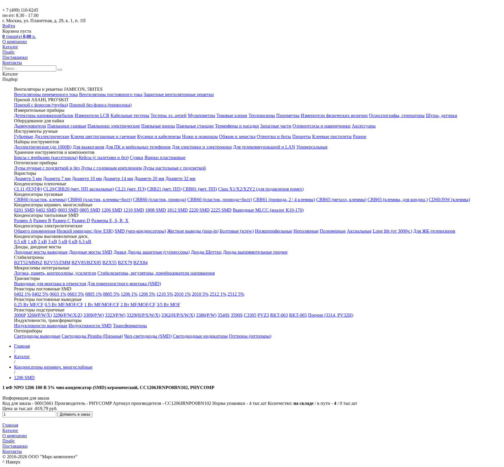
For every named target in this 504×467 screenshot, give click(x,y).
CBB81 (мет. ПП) (200, 189)
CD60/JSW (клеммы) (449, 199)
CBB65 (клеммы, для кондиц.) (398, 199)
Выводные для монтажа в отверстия (50, 283)
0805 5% (111, 294)
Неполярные (305, 231)
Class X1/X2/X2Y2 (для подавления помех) (261, 189)
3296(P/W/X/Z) (67, 315)
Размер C (61, 220)
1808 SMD (155, 210)
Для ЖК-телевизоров (434, 231)
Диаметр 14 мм (118, 178)
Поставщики (15, 57)
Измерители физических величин (334, 115)
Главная (10, 425)
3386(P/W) (206, 315)
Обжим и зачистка (237, 136)
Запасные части (275, 125)
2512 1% (218, 294)
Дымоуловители (30, 125)
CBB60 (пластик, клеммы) (40, 199)
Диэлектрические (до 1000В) (42, 146)
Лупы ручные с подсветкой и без (47, 167)
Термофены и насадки (237, 125)
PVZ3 (263, 315)
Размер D (81, 220)
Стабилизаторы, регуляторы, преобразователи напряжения (156, 273)
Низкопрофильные (273, 231)
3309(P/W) (93, 315)
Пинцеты (301, 136)
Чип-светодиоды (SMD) (148, 336)
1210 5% (164, 294)
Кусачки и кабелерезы (159, 136)
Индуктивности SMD (90, 325)
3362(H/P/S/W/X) (178, 315)
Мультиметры (201, 115)
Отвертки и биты (274, 136)
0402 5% (40, 294)
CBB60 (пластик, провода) (159, 199)
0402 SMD (46, 210)
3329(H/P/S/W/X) (143, 315)
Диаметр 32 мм (180, 178)
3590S (237, 315)
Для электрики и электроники (202, 146)
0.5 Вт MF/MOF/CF (64, 304)
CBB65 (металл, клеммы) (341, 199)
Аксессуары (364, 125)
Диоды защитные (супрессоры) (158, 252)
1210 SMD (133, 210)
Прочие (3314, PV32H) (330, 315)
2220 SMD (199, 210)
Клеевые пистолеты (332, 136)
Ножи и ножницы (200, 136)
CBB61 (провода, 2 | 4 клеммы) (284, 199)
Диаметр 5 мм (28, 178)
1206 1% (129, 294)
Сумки (136, 157)
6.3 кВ (85, 241)
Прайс (8, 52)
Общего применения (34, 231)
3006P (20, 315)
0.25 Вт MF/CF (28, 304)
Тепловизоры (262, 115)
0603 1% (58, 294)
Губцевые (23, 136)
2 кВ (42, 241)
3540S (224, 315)
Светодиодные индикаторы (200, 336)
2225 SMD (221, 210)
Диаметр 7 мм (57, 178)
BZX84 (140, 262)
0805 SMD (90, 210)
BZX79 (125, 262)
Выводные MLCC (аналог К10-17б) (268, 210)
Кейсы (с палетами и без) (104, 157)
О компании (14, 41)
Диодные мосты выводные (41, 252)
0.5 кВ (20, 241)
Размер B (42, 220)
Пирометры (288, 115)
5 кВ (62, 241)
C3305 (250, 315)
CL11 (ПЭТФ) (28, 189)
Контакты (12, 62)
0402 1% (22, 294)
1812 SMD (177, 210)
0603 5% (75, 294)
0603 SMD (68, 210)
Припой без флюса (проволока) (100, 104)
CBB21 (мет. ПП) (164, 189)
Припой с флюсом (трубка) (41, 104)
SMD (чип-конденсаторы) (140, 231)
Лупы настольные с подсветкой (174, 167)
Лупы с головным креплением (111, 167)
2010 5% (200, 294)
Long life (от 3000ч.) (392, 231)
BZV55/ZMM (57, 262)
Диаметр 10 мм (87, 178)
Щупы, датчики (441, 115)
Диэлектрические (51, 136)
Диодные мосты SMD (90, 252)
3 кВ (52, 241)
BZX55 (109, 262)
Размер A (23, 220)
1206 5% (147, 294)
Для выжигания (88, 146)
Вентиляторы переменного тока (46, 94)
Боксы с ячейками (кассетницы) (46, 157)
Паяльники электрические (114, 125)
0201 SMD (24, 210)
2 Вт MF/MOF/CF (137, 304)
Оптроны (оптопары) (250, 336)
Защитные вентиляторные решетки (179, 94)
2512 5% (236, 294)
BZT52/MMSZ (28, 262)
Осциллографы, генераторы (397, 115)
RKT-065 (298, 315)
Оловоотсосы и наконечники (322, 125)
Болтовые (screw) (237, 231)
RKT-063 (279, 315)
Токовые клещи (231, 115)
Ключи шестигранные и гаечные (103, 136)
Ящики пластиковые (165, 157)
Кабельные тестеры (130, 115)
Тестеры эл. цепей (168, 115)
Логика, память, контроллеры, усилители (55, 273)
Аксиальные (359, 231)
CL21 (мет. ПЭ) (130, 189)
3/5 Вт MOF (168, 304)
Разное (359, 136)
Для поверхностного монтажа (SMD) (124, 283)
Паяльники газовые (66, 125)
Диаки (119, 252)
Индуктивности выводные (40, 325)
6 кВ (73, 241)
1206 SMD (112, 210)
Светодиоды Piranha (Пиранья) (92, 336)
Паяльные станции (195, 125)
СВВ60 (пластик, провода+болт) (219, 199)
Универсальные (312, 146)
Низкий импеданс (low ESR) (85, 231)
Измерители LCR (92, 115)
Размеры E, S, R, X (110, 220)
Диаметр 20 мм (149, 178)
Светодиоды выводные (37, 336)
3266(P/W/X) (39, 315)
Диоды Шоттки (206, 252)
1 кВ (32, 241)
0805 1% (93, 294)
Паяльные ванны (158, 125)
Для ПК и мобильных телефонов (138, 146)
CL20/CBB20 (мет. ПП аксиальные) (78, 189)
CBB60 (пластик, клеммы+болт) (100, 199)
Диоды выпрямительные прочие (255, 252)
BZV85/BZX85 (86, 262)
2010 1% (182, 294)
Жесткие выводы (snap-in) (192, 231)
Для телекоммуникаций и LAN (264, 146)
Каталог (10, 46)
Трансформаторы (130, 325)
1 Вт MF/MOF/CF (101, 304)
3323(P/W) (115, 315)
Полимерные (333, 231)
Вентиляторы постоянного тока (110, 94)
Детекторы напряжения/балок (44, 115)
